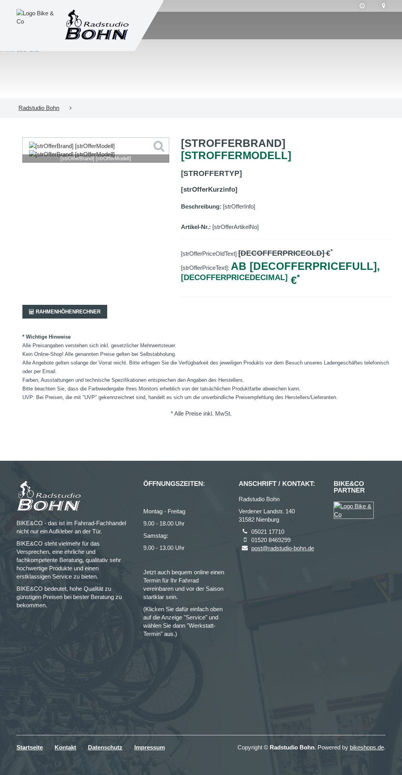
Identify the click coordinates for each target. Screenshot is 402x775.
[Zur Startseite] (96, 25)
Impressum (149, 747)
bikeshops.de (367, 747)
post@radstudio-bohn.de (282, 548)
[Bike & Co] (354, 510)
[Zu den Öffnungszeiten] (362, 6)
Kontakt (65, 747)
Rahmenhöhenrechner (67, 312)
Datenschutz (105, 747)
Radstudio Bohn (38, 107)
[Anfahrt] (384, 6)
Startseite (29, 747)
